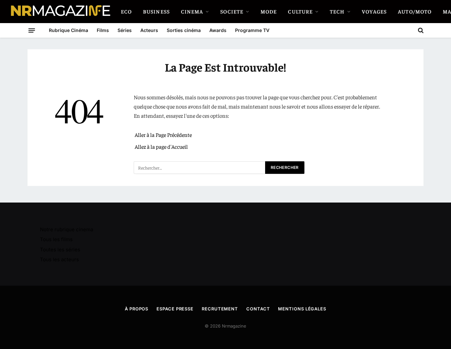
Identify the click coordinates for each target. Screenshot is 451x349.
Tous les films (56, 239)
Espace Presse (174, 308)
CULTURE (300, 11)
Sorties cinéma (184, 30)
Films (103, 30)
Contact (258, 308)
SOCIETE (231, 11)
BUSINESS (156, 11)
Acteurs (149, 30)
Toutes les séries (60, 249)
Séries (125, 30)
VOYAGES (374, 11)
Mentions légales (302, 308)
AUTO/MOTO (415, 11)
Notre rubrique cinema (66, 229)
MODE (268, 11)
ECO (126, 11)
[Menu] (31, 30)
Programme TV (252, 30)
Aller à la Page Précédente (163, 134)
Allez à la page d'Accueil (161, 146)
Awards (217, 30)
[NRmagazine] (60, 11)
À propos (136, 308)
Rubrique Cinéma (68, 30)
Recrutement (220, 308)
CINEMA (192, 11)
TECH (337, 11)
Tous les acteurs (59, 259)
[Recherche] (420, 30)
